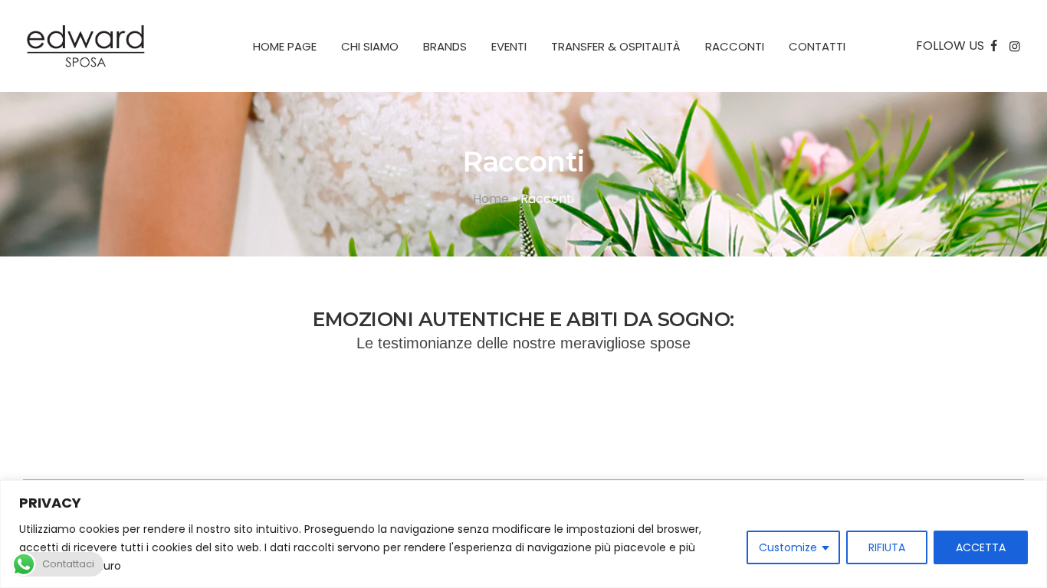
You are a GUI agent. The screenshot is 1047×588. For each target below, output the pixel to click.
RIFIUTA (886, 547)
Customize (788, 547)
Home (491, 198)
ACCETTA (981, 547)
